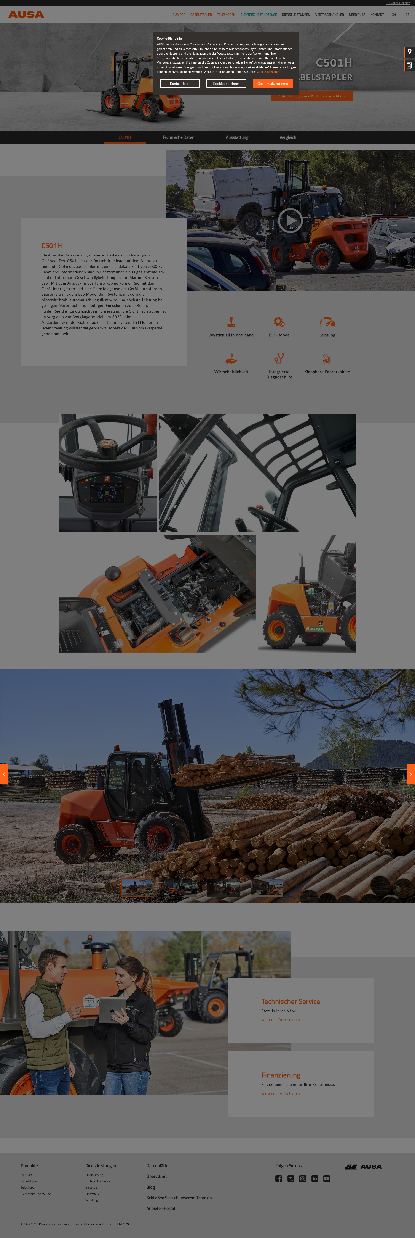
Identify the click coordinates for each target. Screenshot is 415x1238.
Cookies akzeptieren (272, 83)
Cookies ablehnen (226, 83)
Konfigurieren (180, 83)
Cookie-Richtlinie (268, 71)
